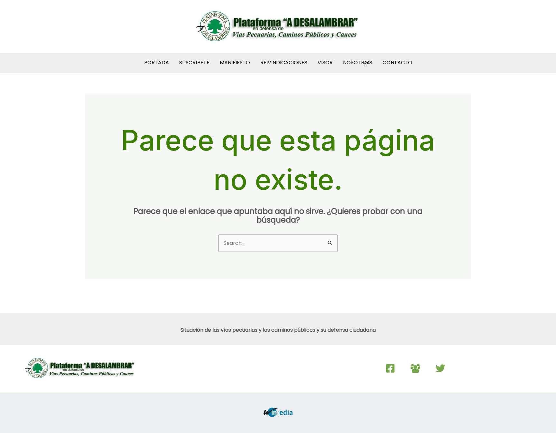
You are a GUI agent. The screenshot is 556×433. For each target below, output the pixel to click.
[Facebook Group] (415, 368)
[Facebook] (390, 368)
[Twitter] (440, 368)
